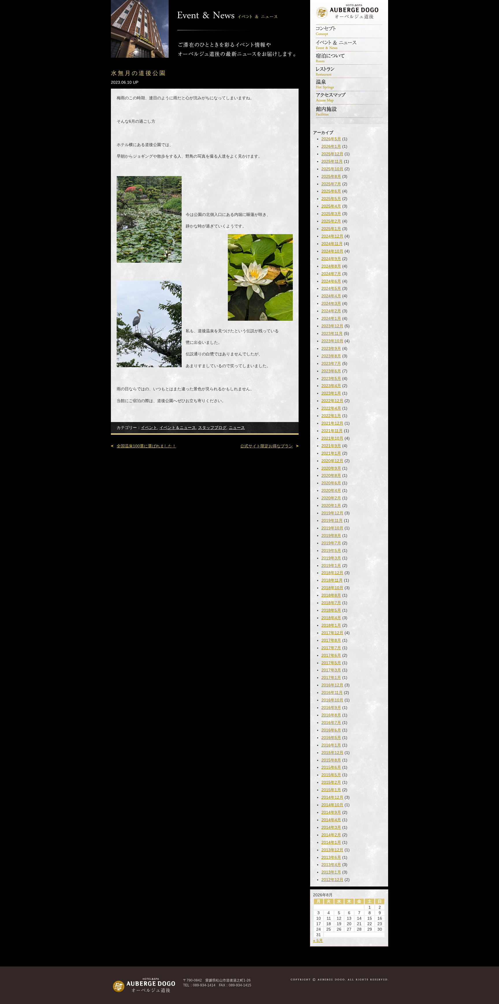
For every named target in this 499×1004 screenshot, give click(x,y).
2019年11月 (332, 520)
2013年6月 (331, 857)
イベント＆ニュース (177, 427)
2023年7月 (331, 363)
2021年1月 (331, 453)
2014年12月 (332, 797)
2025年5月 (331, 198)
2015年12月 (332, 752)
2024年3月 (331, 303)
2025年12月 (332, 154)
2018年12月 (332, 572)
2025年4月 (331, 206)
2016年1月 (331, 745)
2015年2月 (331, 782)
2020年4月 (331, 490)
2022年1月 (331, 415)
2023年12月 (332, 326)
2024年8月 (331, 266)
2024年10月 (332, 251)
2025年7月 (331, 184)
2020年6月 (331, 483)
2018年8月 (331, 595)
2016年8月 (331, 715)
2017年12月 (332, 632)
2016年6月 (331, 730)
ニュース (237, 427)
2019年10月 (332, 528)
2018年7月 (331, 602)
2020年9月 (331, 468)
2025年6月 (331, 191)
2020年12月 (332, 460)
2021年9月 (331, 445)
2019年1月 (331, 565)
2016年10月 (332, 700)
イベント (149, 427)
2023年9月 (331, 348)
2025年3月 (331, 213)
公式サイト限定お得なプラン (266, 446)
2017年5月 (331, 662)
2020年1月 (331, 505)
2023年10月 (332, 341)
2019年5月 (331, 550)
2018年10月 (332, 587)
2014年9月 (331, 812)
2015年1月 (331, 789)
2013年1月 (331, 872)
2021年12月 (332, 423)
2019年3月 (331, 558)
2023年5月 (331, 378)
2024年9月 (331, 258)
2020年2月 (331, 498)
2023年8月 (331, 356)
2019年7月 (331, 543)
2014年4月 (331, 820)
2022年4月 (331, 408)
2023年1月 (331, 393)
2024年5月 (331, 288)
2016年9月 (331, 707)
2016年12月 (332, 685)
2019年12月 (332, 513)
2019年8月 (331, 535)
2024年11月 (332, 243)
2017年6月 (331, 655)
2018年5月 (331, 610)
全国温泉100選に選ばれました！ (146, 446)
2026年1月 (331, 146)
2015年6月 (331, 767)
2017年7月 (331, 647)
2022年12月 (332, 400)
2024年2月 (331, 311)
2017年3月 (331, 670)
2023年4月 (331, 385)
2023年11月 (332, 333)
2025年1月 (331, 228)
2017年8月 (331, 640)
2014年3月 (331, 827)
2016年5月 (331, 737)
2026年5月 (331, 139)
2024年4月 (331, 296)
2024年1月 (331, 318)
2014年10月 (332, 805)
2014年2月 (331, 835)
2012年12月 (332, 879)
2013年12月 (332, 850)
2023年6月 (331, 371)
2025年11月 (332, 161)
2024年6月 (331, 281)
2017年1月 (331, 677)
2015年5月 (331, 774)
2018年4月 (331, 617)
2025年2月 (331, 221)
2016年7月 (331, 722)
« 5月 (318, 940)
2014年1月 (331, 842)
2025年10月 (332, 169)
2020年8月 (331, 475)
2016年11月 (332, 692)
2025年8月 (331, 176)
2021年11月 (332, 430)
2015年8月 (331, 760)
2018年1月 (331, 625)
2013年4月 (331, 864)
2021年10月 (332, 438)
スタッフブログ (212, 427)
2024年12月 (332, 236)
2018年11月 (332, 580)
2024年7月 (331, 273)
